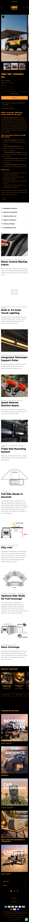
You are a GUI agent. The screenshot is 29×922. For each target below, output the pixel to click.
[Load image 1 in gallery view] (7, 66)
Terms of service (11, 917)
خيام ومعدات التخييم (6, 743)
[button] (1, 7)
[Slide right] (27, 66)
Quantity (3, 85)
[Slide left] (1, 66)
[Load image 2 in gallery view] (14, 66)
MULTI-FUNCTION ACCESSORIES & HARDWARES (13, 840)
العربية (13, 901)
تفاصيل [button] (5, 885)
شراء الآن (14, 98)
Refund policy (14, 915)
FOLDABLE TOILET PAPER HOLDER (6, 686)
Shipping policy (19, 917)
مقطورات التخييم (5, 873)
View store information (8, 108)
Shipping (3, 82)
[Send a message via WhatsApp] (26, 919)
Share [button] (4, 199)
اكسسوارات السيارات (7, 807)
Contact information (15, 919)
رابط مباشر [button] (6, 881)
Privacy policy (21, 915)
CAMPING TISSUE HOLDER (19, 686)
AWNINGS (4, 775)
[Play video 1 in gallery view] (22, 66)
